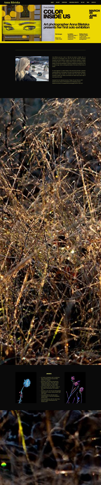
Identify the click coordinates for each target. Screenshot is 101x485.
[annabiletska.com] (12, 2)
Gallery (58, 2)
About (52, 2)
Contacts (93, 2)
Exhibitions (64, 2)
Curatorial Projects (74, 2)
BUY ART (82, 2)
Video (88, 2)
